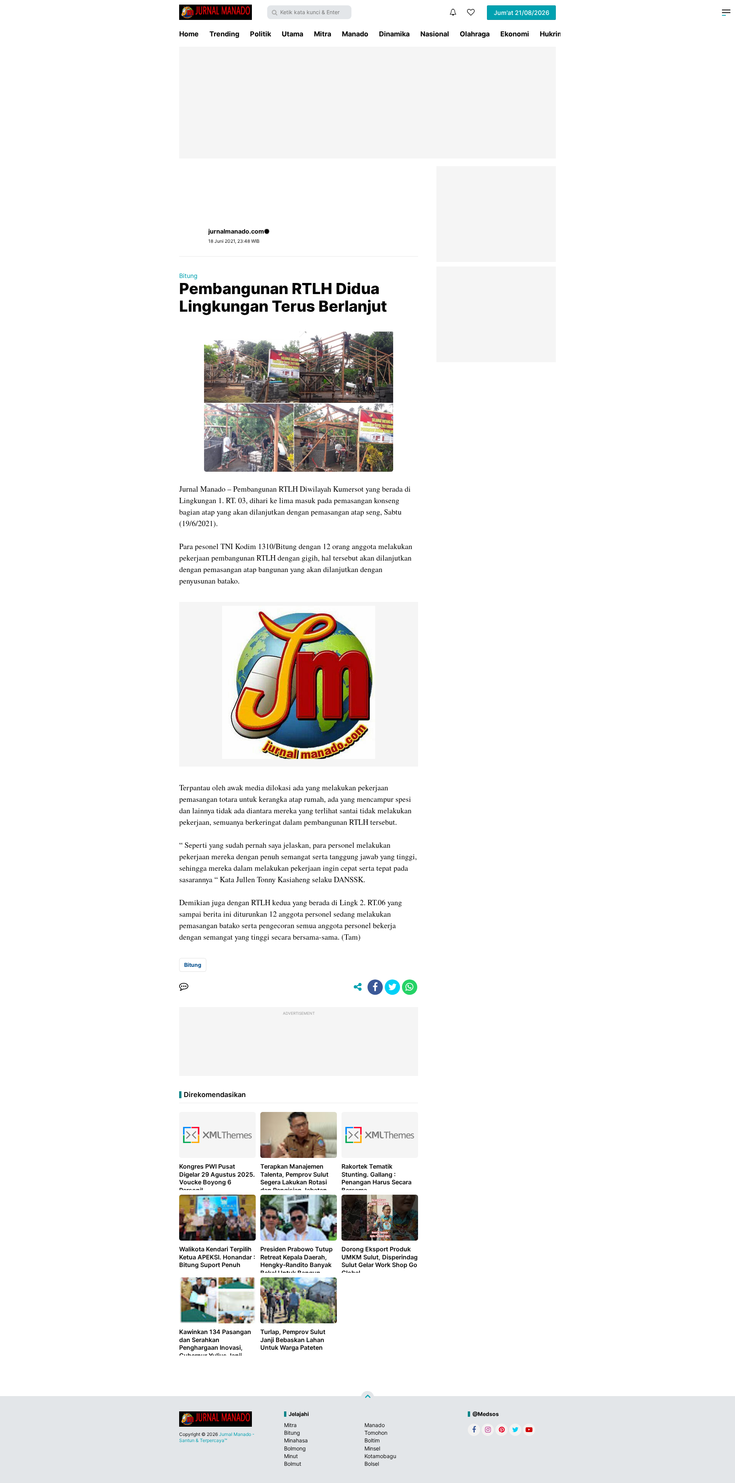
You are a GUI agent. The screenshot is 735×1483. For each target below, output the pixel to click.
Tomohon (375, 1432)
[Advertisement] (367, 102)
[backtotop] (367, 1397)
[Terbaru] (453, 12)
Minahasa (296, 1440)
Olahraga (475, 34)
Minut (291, 1456)
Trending (224, 34)
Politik (260, 34)
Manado (355, 34)
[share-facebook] (375, 987)
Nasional (434, 34)
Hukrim (552, 34)
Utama (292, 34)
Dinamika (394, 34)
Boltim (372, 1440)
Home (189, 34)
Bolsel (371, 1463)
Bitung (188, 276)
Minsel (372, 1448)
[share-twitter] (392, 987)
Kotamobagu (380, 1456)
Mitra (322, 34)
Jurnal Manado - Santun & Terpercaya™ (217, 1437)
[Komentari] (183, 987)
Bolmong (295, 1448)
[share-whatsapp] (409, 987)
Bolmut (292, 1463)
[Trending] (470, 12)
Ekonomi (514, 34)
